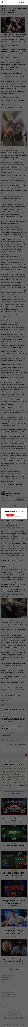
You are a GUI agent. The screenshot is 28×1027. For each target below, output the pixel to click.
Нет (18, 515)
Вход (22, 2)
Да (10, 515)
